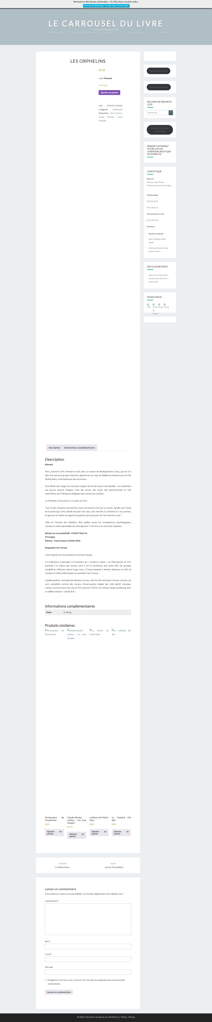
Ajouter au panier (109, 92)
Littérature (117, 109)
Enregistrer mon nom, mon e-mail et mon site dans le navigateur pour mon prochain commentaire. (86, 982)
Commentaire (52, 901)
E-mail (48, 954)
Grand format (106, 116)
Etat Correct (116, 113)
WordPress (114, 1017)
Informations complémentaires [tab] (79, 447)
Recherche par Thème (159, 87)
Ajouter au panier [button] (54, 832)
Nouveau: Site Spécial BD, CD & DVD (160, 130)
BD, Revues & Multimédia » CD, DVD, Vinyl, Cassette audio (106, 6)
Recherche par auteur (158, 71)
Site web (49, 967)
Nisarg (132, 1017)
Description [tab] (54, 447)
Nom (48, 941)
